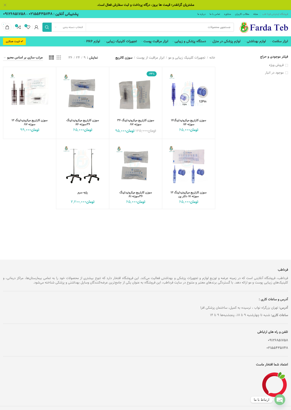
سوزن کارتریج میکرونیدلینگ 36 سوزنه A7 (135, 122)
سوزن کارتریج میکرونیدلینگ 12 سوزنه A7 (30, 122)
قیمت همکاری (13, 41)
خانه (212, 57)
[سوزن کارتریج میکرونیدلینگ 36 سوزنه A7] (135, 93)
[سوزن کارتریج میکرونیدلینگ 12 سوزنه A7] (29, 93)
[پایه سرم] (82, 165)
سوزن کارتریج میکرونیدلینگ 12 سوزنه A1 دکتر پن (189, 194)
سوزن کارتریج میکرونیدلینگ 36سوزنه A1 (135, 194)
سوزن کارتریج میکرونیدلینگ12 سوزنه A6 (188, 122)
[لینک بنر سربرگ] (145, 5)
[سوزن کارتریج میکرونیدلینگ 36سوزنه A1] (135, 165)
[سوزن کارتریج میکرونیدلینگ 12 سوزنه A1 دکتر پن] (188, 165)
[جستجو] (47, 27)
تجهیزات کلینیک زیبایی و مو (186, 57)
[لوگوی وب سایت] (263, 27)
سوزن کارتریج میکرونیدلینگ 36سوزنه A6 (82, 122)
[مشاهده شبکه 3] (59, 58)
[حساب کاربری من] (36, 27)
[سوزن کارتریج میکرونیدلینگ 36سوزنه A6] (82, 93)
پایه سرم (83, 192)
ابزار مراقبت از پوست (150, 57)
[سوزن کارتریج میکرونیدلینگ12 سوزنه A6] (188, 93)
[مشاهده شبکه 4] (51, 58)
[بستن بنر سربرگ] (5, 5)
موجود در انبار (274, 73)
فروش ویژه (276, 65)
